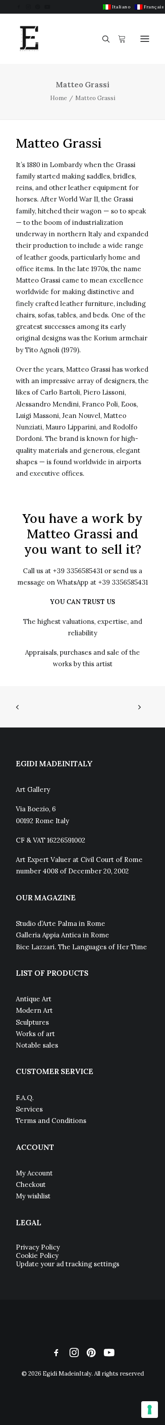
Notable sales (37, 1045)
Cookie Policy (37, 1255)
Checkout (31, 1184)
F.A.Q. (25, 1097)
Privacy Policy (38, 1247)
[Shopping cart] (118, 39)
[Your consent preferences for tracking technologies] (149, 1409)
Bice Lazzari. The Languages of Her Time (81, 947)
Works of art (35, 1034)
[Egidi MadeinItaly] (29, 39)
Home (58, 98)
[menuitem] (117, 7)
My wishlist (33, 1196)
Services (29, 1109)
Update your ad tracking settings (67, 1264)
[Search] (102, 39)
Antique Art (33, 999)
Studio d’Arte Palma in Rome (60, 923)
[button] (19, 7)
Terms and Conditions (51, 1120)
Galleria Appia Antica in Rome (62, 935)
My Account (34, 1173)
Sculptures (32, 1022)
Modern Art (34, 1010)
